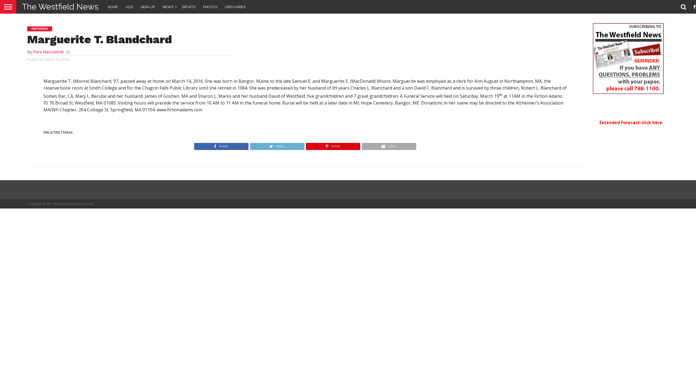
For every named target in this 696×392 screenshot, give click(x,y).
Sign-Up (148, 7)
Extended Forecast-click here (630, 122)
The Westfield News (60, 6)
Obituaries (235, 7)
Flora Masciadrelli (48, 51)
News (168, 7)
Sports (188, 7)
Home (113, 7)
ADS (129, 7)
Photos (210, 7)
